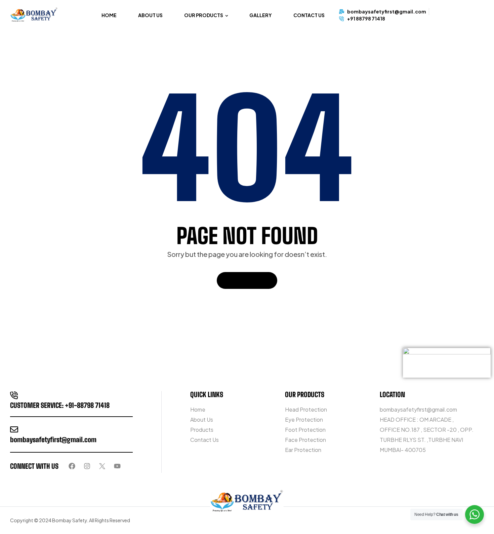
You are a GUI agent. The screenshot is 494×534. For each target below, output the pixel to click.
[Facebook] (72, 466)
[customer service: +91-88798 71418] (14, 395)
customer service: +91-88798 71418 (60, 405)
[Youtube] (117, 466)
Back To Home (243, 280)
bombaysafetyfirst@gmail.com (53, 439)
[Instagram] (87, 466)
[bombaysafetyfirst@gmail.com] (14, 429)
